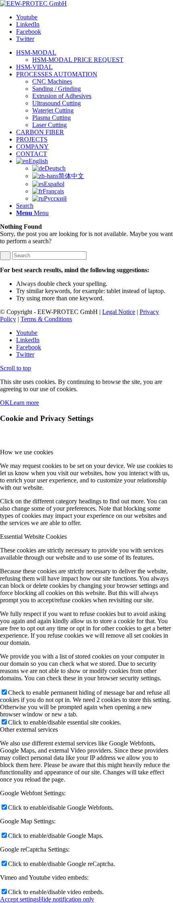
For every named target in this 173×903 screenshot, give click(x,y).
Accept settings (19, 899)
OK (5, 402)
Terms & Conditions (46, 319)
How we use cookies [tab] (26, 452)
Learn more (24, 402)
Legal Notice (118, 311)
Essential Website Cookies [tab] (33, 536)
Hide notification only (66, 899)
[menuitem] (94, 56)
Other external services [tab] (29, 729)
